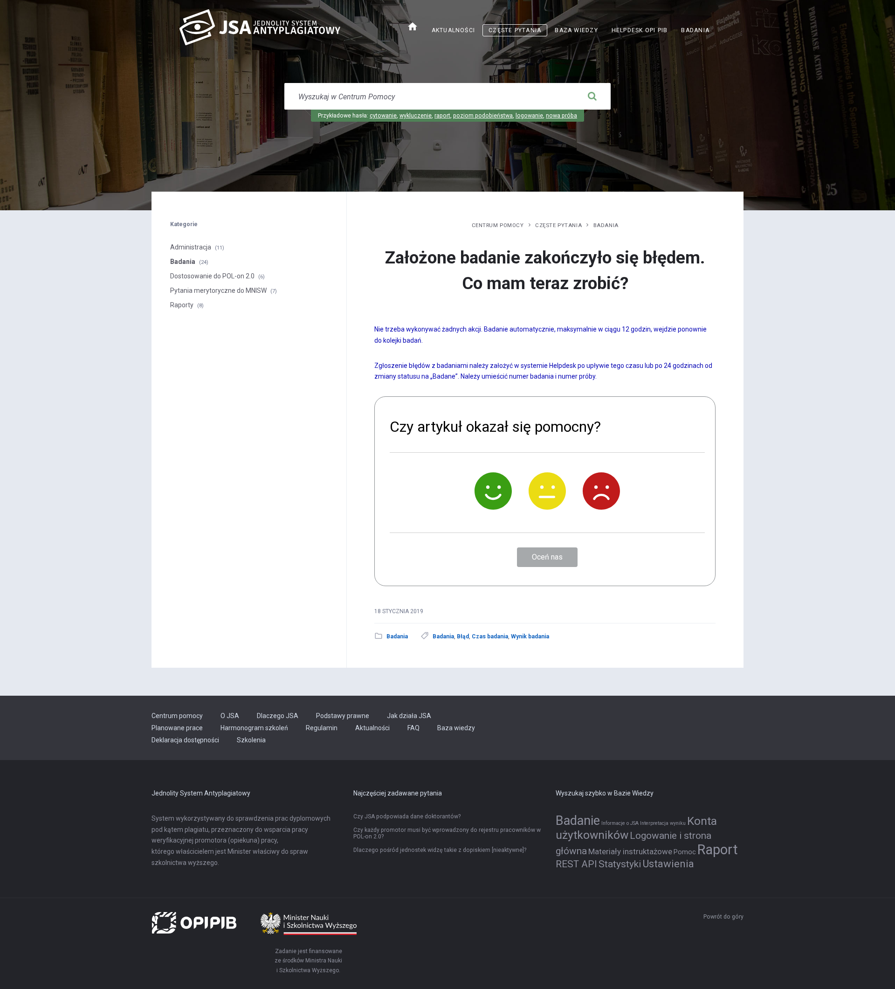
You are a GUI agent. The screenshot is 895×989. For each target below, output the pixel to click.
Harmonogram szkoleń (254, 728)
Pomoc (685, 852)
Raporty (181, 305)
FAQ (413, 728)
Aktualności (453, 30)
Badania (695, 30)
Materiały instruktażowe (630, 851)
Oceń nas (547, 557)
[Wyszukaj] (592, 96)
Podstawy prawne (342, 715)
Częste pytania (515, 30)
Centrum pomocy (498, 225)
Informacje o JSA (620, 823)
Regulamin (321, 728)
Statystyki (620, 864)
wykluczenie (415, 115)
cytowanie (383, 115)
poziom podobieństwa (483, 115)
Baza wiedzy (576, 30)
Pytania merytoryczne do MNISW (218, 290)
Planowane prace (177, 728)
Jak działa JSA (409, 715)
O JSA (229, 715)
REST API (576, 864)
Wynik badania (530, 636)
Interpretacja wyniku (663, 823)
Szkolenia (251, 740)
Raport (717, 850)
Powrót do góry (723, 916)
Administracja (190, 247)
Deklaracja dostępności (185, 740)
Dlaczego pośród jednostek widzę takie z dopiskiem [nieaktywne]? (439, 850)
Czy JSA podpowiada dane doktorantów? (407, 816)
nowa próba (561, 115)
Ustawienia (668, 864)
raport (442, 115)
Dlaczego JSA (277, 715)
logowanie (529, 115)
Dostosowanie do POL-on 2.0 (212, 276)
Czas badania (490, 636)
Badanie (578, 820)
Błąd (463, 636)
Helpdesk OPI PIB (643, 31)
